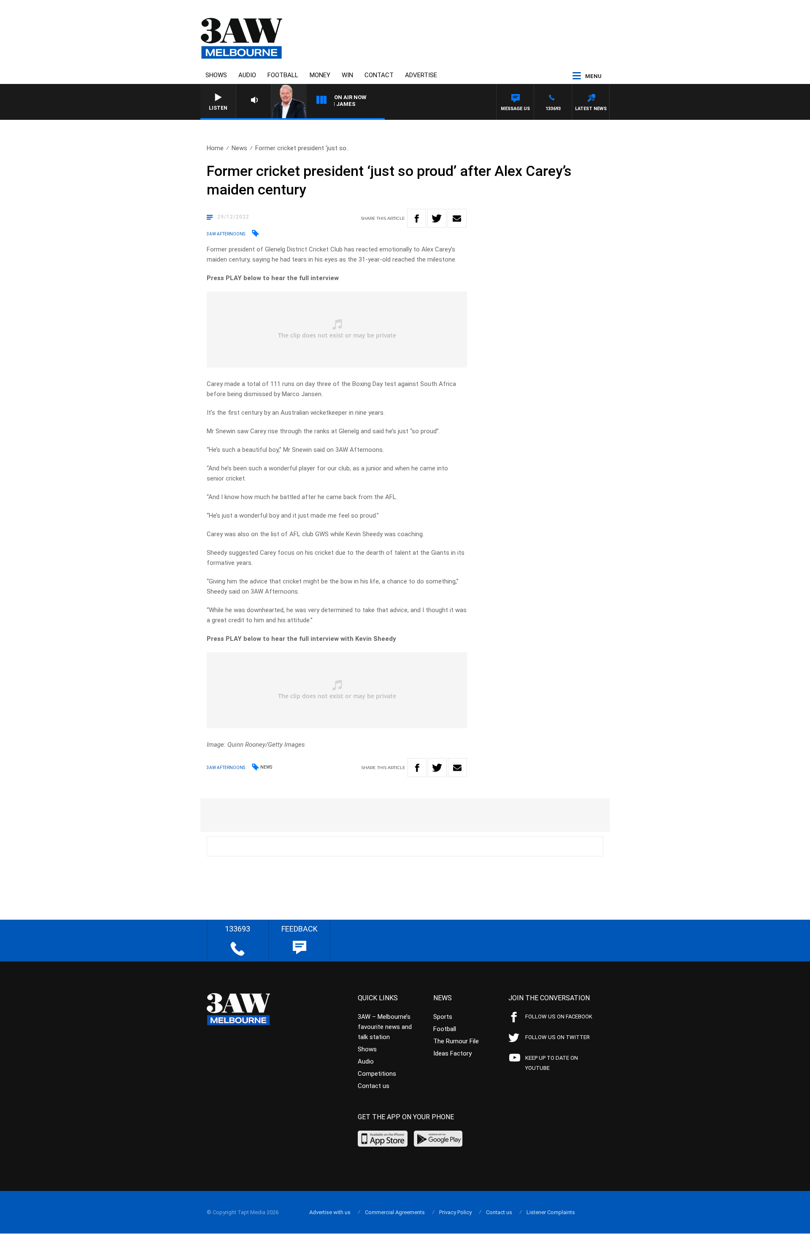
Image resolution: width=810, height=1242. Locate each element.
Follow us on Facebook (558, 1016)
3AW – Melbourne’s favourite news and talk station (385, 1027)
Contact (379, 75)
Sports (442, 1017)
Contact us (373, 1086)
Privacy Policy (455, 1212)
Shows (216, 75)
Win (347, 75)
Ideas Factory (452, 1053)
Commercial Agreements (395, 1212)
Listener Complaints (550, 1212)
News (239, 148)
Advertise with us (330, 1212)
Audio (247, 75)
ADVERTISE (421, 75)
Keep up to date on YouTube (551, 1063)
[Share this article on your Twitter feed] (436, 218)
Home (215, 148)
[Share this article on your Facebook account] (416, 218)
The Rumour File (456, 1041)
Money (320, 75)
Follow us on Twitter (557, 1037)
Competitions (377, 1073)
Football (282, 75)
